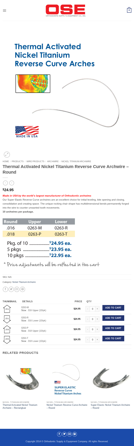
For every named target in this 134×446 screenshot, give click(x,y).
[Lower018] (7, 339)
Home (6, 161)
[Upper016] (7, 308)
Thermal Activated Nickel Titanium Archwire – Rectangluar (20, 406)
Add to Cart (113, 308)
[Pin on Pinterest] (22, 289)
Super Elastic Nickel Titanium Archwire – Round (110, 406)
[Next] (131, 387)
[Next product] (5, 183)
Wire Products (35, 161)
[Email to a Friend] (17, 289)
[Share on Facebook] (5, 289)
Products (18, 161)
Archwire (53, 161)
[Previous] (2, 387)
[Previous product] (11, 183)
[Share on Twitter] (11, 289)
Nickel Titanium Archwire (76, 161)
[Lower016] (7, 319)
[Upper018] (7, 329)
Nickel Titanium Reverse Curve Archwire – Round (67, 406)
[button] (4, 10)
